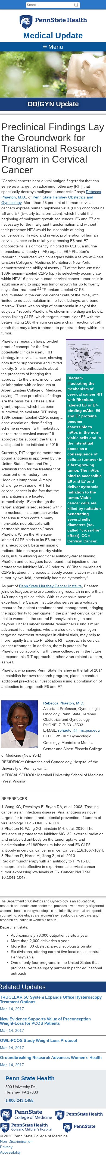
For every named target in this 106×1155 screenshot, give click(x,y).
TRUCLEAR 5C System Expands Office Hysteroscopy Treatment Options (51, 999)
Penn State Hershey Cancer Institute (50, 586)
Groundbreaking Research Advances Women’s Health (51, 1057)
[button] (76, 5)
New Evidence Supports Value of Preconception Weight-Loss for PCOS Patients (45, 1021)
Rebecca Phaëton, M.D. (63, 703)
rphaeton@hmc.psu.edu (79, 730)
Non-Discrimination (16, 1141)
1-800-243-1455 (19, 1100)
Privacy (6, 1147)
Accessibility (10, 1152)
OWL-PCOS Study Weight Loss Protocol (38, 1040)
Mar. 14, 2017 (12, 1009)
